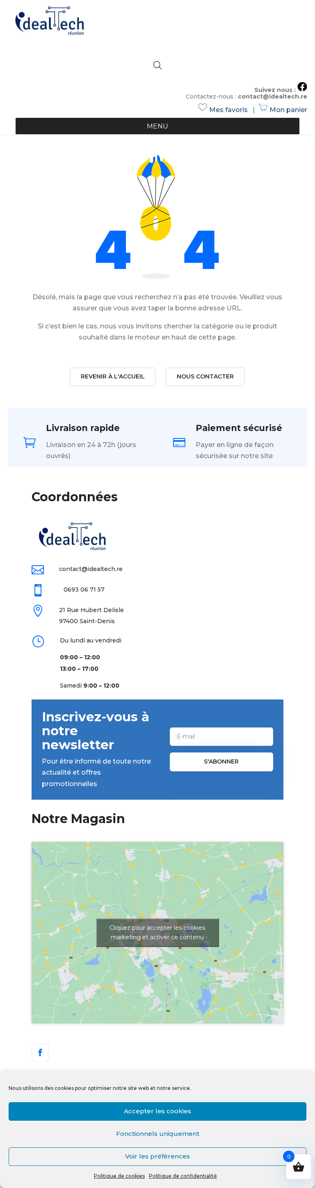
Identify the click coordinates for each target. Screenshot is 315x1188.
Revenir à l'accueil (113, 376)
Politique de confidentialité (183, 1176)
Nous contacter (205, 376)
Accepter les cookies (157, 1111)
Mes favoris (224, 110)
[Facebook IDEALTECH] (302, 89)
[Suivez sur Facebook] (40, 1052)
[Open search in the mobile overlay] (157, 65)
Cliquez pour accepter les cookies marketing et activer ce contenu (157, 932)
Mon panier (283, 110)
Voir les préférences (157, 1156)
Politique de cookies (119, 1176)
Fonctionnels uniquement (157, 1134)
